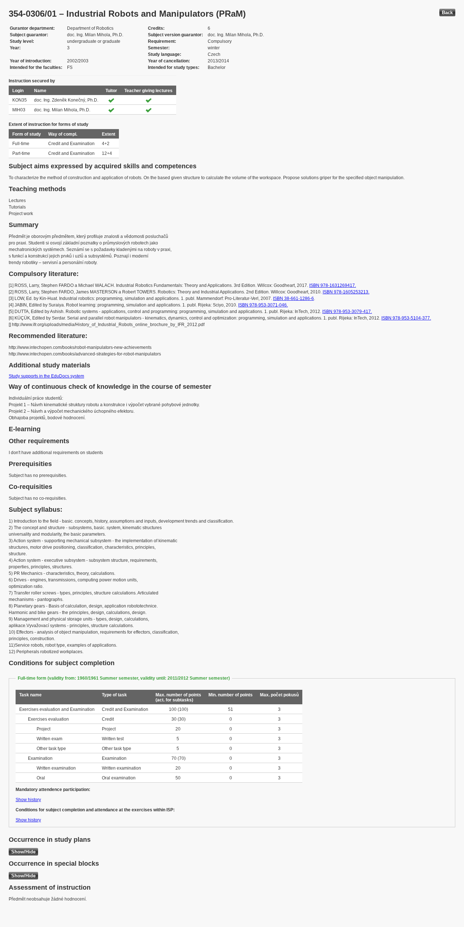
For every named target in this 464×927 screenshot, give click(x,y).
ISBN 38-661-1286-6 (293, 298)
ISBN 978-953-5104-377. (406, 318)
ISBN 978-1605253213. (346, 291)
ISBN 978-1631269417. (332, 285)
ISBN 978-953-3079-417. (347, 311)
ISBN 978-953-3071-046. (263, 305)
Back (447, 12)
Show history (28, 799)
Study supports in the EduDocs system (46, 376)
